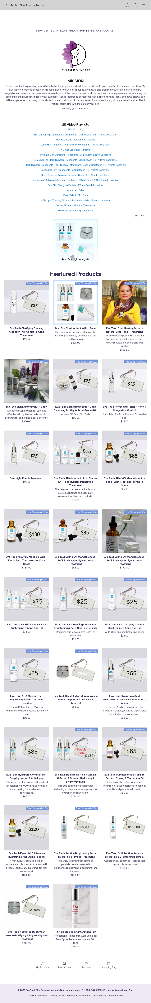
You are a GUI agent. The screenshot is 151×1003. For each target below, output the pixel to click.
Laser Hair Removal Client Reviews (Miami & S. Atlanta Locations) (75, 144)
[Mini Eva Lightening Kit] (76, 237)
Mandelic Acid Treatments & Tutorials (75, 139)
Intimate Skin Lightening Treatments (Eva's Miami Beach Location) (75, 154)
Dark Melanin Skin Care (75, 195)
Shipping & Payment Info (79, 995)
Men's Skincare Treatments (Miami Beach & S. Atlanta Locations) (75, 175)
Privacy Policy (57, 995)
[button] (25, 5)
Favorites (87, 967)
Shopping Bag (108, 967)
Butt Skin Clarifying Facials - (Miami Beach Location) (76, 185)
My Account (42, 967)
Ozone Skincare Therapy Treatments (75, 205)
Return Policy (99, 995)
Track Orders (64, 967)
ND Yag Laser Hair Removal (75, 149)
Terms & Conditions (37, 995)
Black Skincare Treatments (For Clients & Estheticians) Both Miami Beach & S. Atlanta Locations (76, 164)
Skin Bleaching (75, 129)
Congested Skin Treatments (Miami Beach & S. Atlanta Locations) (75, 169)
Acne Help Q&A (75, 190)
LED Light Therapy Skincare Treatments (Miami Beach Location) (75, 200)
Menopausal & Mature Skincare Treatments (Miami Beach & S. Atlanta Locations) (75, 180)
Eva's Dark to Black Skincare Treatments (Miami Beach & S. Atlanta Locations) (76, 159)
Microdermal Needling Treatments (75, 210)
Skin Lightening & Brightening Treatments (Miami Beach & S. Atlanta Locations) (75, 134)
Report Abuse (116, 995)
